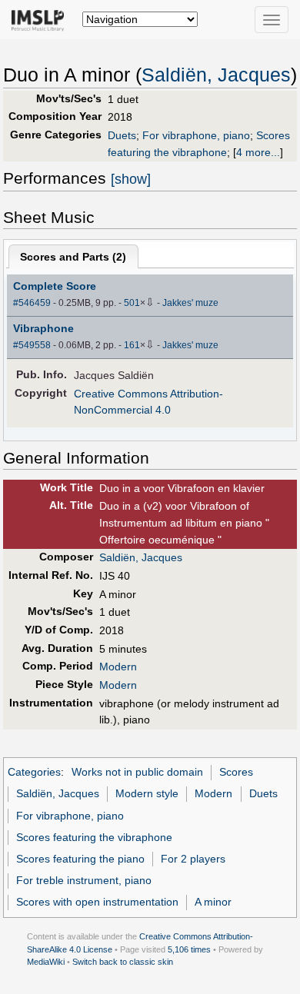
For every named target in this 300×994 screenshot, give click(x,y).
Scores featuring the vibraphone (94, 837)
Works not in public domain (137, 772)
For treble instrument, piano (84, 880)
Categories (34, 772)
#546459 (32, 303)
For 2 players (193, 859)
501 (132, 303)
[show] (131, 179)
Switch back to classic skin (122, 961)
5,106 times (189, 949)
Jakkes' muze (190, 303)
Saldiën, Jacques (216, 75)
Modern (118, 666)
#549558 (32, 345)
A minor (213, 902)
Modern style (146, 793)
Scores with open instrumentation (97, 902)
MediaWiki (46, 961)
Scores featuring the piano (80, 859)
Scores (236, 772)
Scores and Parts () (73, 257)
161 (132, 345)
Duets (122, 135)
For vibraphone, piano (196, 135)
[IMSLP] (41, 19)
